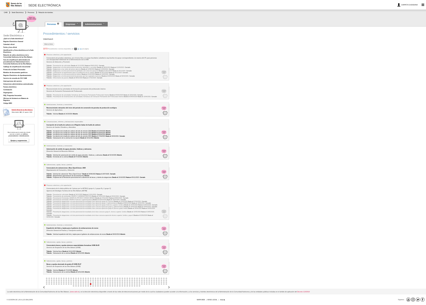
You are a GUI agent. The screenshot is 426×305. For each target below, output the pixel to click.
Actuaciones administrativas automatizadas (18, 84)
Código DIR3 (7, 103)
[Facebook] (423, 300)
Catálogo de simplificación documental (16, 67)
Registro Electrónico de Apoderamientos (17, 75)
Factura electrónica (9, 87)
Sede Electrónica (12, 35)
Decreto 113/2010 (303, 292)
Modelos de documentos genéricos (15, 72)
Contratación (7, 90)
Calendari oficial (9, 44)
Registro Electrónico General (13, 41)
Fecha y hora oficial (10, 47)
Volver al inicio (48, 44)
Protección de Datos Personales (14, 69)
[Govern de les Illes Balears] (15, 4)
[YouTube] (408, 300)
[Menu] (423, 4)
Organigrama (7, 92)
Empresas (70, 24)
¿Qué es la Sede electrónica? (13, 38)
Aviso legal (212, 300)
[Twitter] (418, 300)
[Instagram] (413, 300)
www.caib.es (74, 292)
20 (78, 49)
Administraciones (93, 24)
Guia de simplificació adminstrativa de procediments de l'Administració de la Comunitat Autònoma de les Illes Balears (17, 62)
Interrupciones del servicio (12, 81)
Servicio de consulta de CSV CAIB (15, 78)
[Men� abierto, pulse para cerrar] (23, 35)
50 (81, 49)
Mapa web (201, 300)
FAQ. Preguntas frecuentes (12, 95)
